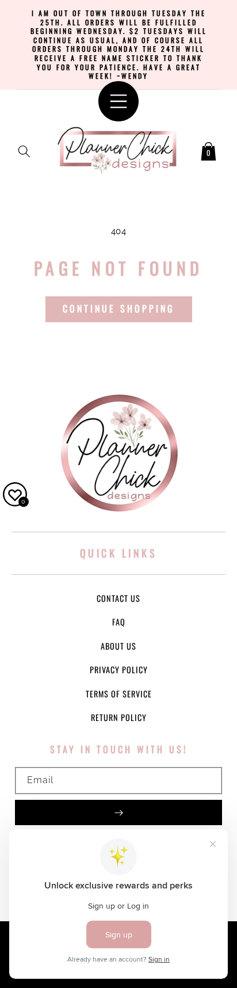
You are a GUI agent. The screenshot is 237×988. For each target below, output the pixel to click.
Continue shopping (119, 308)
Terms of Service (119, 694)
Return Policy (119, 717)
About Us (118, 646)
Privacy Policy (119, 669)
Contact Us (118, 598)
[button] (24, 149)
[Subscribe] (118, 812)
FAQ (118, 622)
